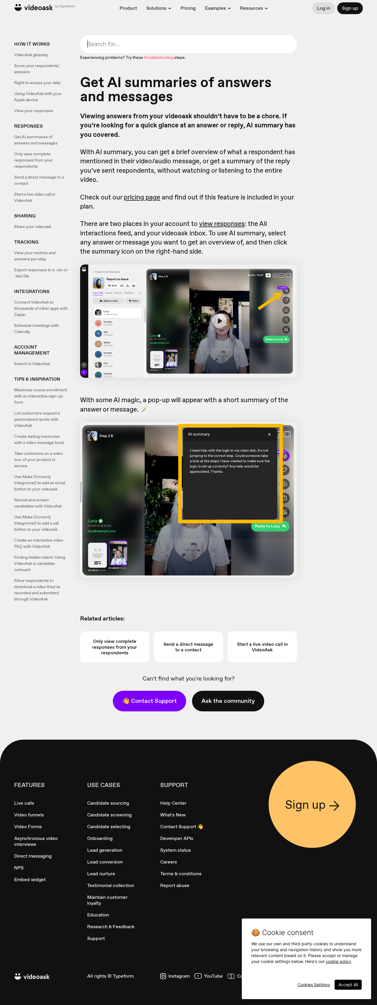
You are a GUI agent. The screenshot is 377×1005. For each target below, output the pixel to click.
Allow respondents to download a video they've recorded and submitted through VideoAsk (37, 590)
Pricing (188, 8)
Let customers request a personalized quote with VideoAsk (37, 419)
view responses (222, 223)
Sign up (350, 8)
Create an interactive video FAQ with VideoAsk (38, 543)
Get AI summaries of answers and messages (35, 140)
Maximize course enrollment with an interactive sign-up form (40, 396)
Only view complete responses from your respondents (33, 160)
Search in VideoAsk (32, 363)
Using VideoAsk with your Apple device (38, 96)
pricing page (142, 197)
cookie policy (338, 961)
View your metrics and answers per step (34, 256)
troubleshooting (158, 57)
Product (128, 8)
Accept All (348, 984)
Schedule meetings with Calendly (36, 328)
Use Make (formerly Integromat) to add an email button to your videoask (39, 483)
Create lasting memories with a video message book (39, 439)
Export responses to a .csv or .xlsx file (40, 273)
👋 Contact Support (149, 701)
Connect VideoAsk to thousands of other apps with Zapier (41, 308)
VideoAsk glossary (31, 54)
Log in (323, 8)
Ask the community (228, 701)
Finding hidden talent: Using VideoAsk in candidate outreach (39, 563)
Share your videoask (32, 226)
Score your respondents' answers (36, 68)
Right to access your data (37, 82)
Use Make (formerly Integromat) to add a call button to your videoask (36, 523)
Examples (215, 8)
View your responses (33, 110)
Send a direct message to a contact (39, 180)
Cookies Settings (313, 984)
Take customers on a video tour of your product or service (38, 459)
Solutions (156, 8)
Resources (251, 8)
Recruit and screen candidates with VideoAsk (38, 503)
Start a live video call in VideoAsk (34, 197)
